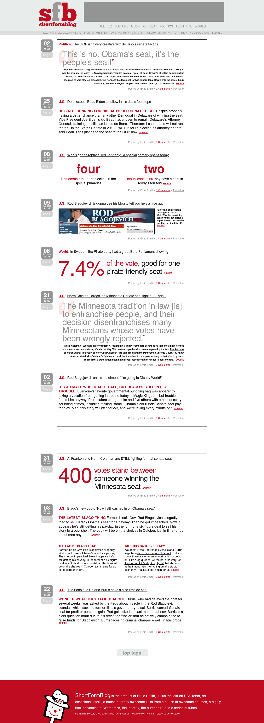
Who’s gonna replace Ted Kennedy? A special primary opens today (118, 154)
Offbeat (150, 26)
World (200, 26)
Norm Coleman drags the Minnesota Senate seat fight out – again (116, 295)
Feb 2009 (47, 591)
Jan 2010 (47, 103)
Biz (109, 26)
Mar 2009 (47, 460)
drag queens (142, 560)
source (180, 83)
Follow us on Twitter (162, 32)
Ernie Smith (101, 713)
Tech (180, 26)
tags (46, 54)
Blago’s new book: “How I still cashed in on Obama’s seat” (111, 508)
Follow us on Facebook (168, 713)
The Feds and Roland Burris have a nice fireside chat (107, 589)
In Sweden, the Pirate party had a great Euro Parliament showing (119, 251)
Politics (166, 26)
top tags (132, 652)
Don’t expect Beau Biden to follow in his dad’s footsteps (109, 101)
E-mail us (124, 713)
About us (113, 713)
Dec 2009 (47, 156)
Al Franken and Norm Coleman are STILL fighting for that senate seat (119, 458)
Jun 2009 (47, 253)
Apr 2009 (47, 297)
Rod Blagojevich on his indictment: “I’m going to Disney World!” (114, 377)
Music (136, 26)
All (102, 26)
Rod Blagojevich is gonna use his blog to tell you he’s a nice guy (115, 203)
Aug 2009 (47, 205)
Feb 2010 (47, 45)
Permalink (178, 88)
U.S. (189, 26)
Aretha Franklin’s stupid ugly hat (144, 563)
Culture (121, 26)
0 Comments (163, 88)
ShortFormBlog (92, 695)
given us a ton (145, 553)
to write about (162, 553)
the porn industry (166, 560)
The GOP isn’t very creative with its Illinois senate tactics (115, 43)
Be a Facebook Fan (195, 32)
